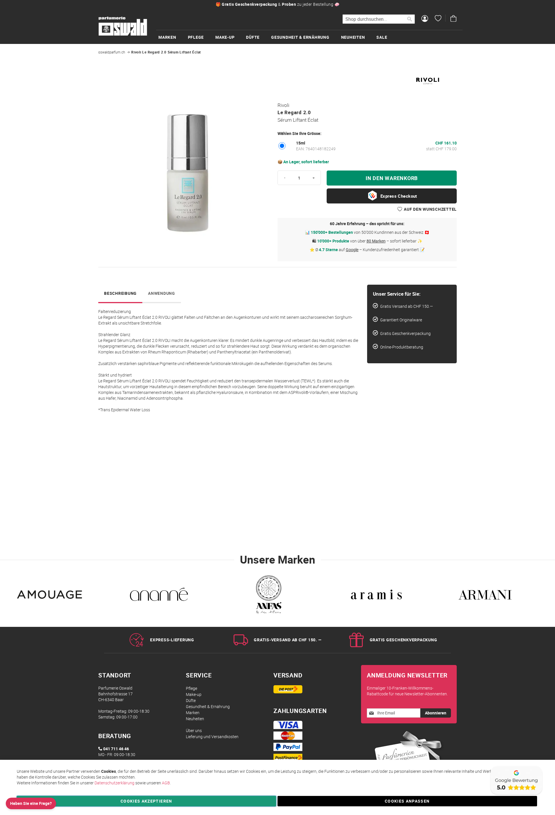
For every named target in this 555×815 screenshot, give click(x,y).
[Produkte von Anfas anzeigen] (267, 596)
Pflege (191, 688)
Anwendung (161, 293)
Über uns (194, 730)
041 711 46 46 (116, 748)
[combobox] (379, 19)
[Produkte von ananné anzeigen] (159, 596)
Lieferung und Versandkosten (212, 736)
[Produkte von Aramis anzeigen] (376, 596)
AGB (166, 783)
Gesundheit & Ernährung (208, 706)
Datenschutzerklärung (114, 783)
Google (352, 249)
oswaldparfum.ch (111, 52)
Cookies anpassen (407, 801)
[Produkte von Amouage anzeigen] (50, 596)
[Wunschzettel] (438, 19)
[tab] (120, 294)
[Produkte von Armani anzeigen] (485, 596)
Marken (192, 712)
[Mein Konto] (424, 19)
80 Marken (376, 241)
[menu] (309, 37)
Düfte (191, 700)
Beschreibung (120, 293)
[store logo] (122, 26)
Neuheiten (195, 718)
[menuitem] (173, 37)
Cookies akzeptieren (146, 801)
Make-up (193, 694)
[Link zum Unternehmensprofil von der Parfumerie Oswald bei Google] (516, 794)
